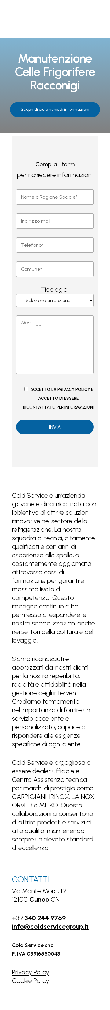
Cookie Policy (30, 981)
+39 (39, 918)
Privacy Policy (30, 972)
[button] (55, 109)
